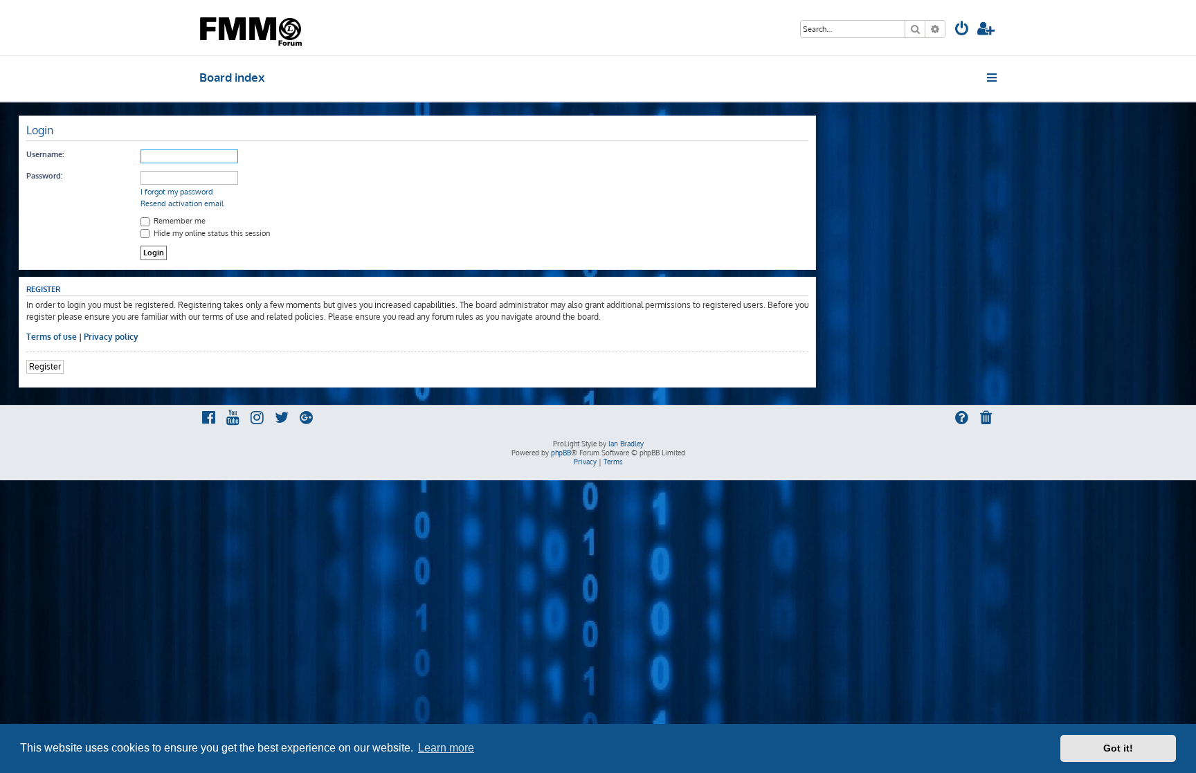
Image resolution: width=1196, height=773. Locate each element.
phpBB (561, 452)
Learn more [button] (446, 748)
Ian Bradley (626, 443)
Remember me (179, 221)
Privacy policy (111, 336)
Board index (232, 77)
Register (45, 366)
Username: (45, 154)
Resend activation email (182, 203)
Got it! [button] (1118, 748)
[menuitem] (962, 30)
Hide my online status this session (211, 233)
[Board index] (252, 27)
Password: (44, 176)
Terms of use (51, 336)
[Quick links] (993, 77)
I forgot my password (177, 192)
